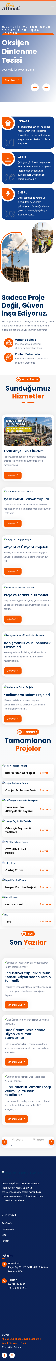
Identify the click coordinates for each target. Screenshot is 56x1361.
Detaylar (11, 475)
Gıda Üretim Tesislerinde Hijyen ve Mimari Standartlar (25, 1034)
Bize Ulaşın (10, 80)
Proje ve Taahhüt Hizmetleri (26, 595)
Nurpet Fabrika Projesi (20, 887)
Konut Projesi (14, 904)
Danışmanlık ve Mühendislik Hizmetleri (27, 645)
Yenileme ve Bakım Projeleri (27, 695)
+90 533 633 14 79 (17, 1288)
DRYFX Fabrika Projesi (20, 773)
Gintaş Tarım (14, 870)
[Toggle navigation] (52, 8)
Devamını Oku (14, 1004)
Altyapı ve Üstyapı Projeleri (26, 547)
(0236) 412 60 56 (17, 1283)
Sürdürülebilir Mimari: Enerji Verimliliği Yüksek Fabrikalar (28, 1091)
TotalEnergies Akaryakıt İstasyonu (19, 809)
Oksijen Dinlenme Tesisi (21, 790)
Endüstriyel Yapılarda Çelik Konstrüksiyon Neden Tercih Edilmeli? (28, 977)
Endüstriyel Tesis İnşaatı (24, 451)
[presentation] (35, 88)
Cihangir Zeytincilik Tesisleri (18, 830)
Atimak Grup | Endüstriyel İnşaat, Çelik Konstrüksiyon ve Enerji (21, 1341)
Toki (8, 922)
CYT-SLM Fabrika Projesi (17, 851)
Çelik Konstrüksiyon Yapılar (26, 499)
